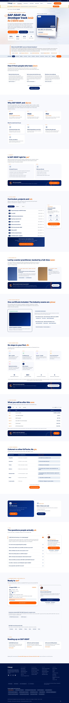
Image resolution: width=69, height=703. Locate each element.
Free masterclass (59, 0)
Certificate (33, 56)
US (13, 407)
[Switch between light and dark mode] (60, 701)
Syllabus (53, 56)
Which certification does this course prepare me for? (26, 550)
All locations (54, 674)
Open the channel (12, 81)
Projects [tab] (18, 206)
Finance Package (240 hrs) (25, 675)
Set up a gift (13, 513)
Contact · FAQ (54, 679)
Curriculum (25, 56)
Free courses (49, 3)
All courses (20, 3)
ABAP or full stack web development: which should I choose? (26, 556)
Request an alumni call (34, 88)
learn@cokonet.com (17, 0)
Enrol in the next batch (34, 487)
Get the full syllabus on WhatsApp (26, 244)
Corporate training (34, 668)
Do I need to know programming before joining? (26, 544)
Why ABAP (17, 56)
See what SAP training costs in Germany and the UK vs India (28, 656)
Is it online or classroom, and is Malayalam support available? (26, 562)
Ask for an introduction (31, 81)
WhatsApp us (57, 550)
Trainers (29, 56)
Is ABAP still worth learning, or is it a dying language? (26, 537)
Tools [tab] (23, 206)
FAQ (49, 56)
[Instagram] (13, 675)
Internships (32, 3)
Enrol (59, 56)
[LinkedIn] (8, 675)
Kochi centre (54, 675)
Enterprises (37, 3)
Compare (46, 56)
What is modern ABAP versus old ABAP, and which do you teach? (26, 547)
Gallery (53, 671)
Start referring (41, 513)
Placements (26, 3)
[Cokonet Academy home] (10, 3)
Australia (24, 407)
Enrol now (56, 433)
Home (8, 9)
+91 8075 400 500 (11, 0)
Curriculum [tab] (11, 206)
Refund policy (18, 701)
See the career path (48, 81)
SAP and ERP (14, 9)
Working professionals (45, 671)
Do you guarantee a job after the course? (26, 565)
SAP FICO (22, 674)
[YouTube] (15, 675)
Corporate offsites (34, 674)
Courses (11, 9)
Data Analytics (23, 668)
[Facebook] (11, 675)
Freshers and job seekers (46, 668)
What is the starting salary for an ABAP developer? (26, 553)
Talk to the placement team (53, 385)
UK (16, 407)
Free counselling (57, 3)
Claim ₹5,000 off (56, 6)
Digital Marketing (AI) (24, 671)
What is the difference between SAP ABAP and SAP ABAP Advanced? (26, 559)
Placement (37, 56)
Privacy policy (9, 701)
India (9, 407)
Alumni (13, 56)
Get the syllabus (51, 550)
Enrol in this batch (22, 602)
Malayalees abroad (45, 674)
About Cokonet (54, 668)
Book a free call (55, 285)
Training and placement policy (25, 701)
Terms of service (14, 701)
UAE (20, 407)
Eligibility (21, 56)
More (41, 3)
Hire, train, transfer (34, 671)
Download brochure (53, 223)
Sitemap (30, 701)
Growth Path (42, 56)
